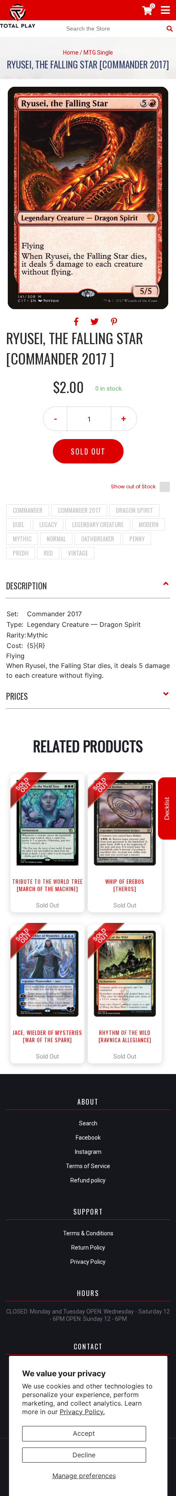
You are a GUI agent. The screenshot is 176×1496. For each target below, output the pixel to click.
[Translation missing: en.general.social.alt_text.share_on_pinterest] (114, 322)
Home (71, 52)
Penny (136, 538)
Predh (21, 552)
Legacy (48, 524)
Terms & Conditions (88, 1233)
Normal (56, 538)
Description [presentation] (26, 586)
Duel (18, 524)
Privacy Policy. (82, 1412)
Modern (148, 524)
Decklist (167, 808)
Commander (28, 509)
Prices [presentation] (17, 696)
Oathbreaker (97, 538)
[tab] (88, 589)
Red (48, 552)
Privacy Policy (88, 1262)
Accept (84, 1433)
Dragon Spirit (134, 509)
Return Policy (88, 1247)
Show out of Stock (133, 486)
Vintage (78, 552)
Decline (83, 1455)
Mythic (22, 538)
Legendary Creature (98, 524)
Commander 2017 (79, 509)
